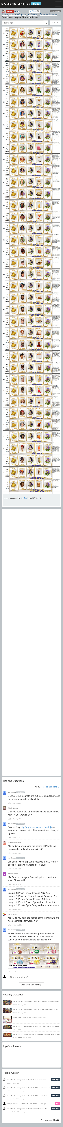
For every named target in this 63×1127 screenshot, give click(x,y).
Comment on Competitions (28, 1104)
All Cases (32, 14)
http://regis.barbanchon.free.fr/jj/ (36, 827)
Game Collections (48, 14)
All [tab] (38, 786)
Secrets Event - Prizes (19, 1017)
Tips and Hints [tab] (52, 786)
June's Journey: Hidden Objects (14, 13)
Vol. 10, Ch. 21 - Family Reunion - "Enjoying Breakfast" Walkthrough (36, 1034)
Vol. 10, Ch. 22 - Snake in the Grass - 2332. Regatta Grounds (33, 1009)
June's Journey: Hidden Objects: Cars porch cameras (28, 1080)
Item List (55, 22)
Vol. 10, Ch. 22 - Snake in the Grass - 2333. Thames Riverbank (34, 1002)
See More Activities (49, 1120)
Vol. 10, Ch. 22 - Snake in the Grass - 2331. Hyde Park (31, 1026)
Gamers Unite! (20, 4)
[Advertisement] (31, 642)
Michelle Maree (13, 874)
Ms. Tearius (25, 498)
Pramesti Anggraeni (14, 842)
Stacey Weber (12, 914)
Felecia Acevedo (13, 808)
